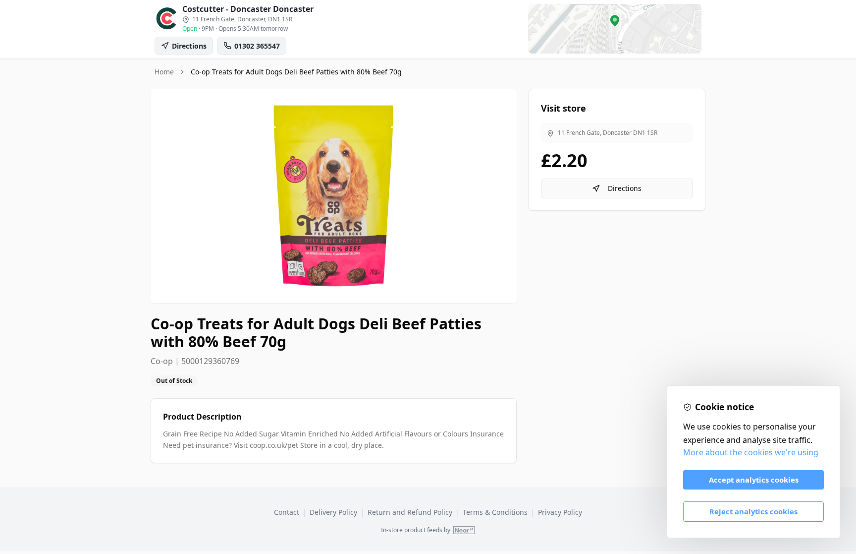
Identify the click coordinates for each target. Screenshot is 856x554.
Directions (625, 188)
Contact (286, 512)
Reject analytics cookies (753, 511)
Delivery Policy (333, 512)
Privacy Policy (560, 512)
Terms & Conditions (495, 512)
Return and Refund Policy (410, 512)
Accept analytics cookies (754, 480)
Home (164, 71)
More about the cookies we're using (750, 452)
